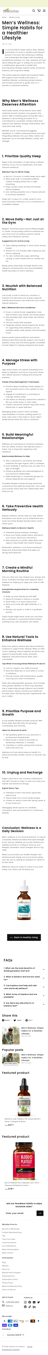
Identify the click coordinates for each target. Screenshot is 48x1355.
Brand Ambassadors (10, 1249)
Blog (4, 1262)
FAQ (3, 1236)
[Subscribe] (40, 1213)
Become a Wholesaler (11, 1229)
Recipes (5, 1266)
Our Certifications (9, 1246)
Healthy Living (14, 17)
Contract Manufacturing (11, 1232)
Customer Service (9, 1242)
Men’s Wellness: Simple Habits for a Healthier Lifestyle (32, 1031)
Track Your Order (8, 1239)
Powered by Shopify (11, 1349)
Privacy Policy (7, 1283)
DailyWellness (11, 1064)
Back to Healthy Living (26, 937)
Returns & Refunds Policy (12, 1286)
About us (5, 1269)
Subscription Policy (10, 1279)
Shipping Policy (8, 1276)
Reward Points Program (11, 1273)
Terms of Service (9, 1290)
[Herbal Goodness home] (10, 10)
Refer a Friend (7, 1253)
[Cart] (39, 10)
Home (4, 17)
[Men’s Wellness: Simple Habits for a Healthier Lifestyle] (11, 1035)
